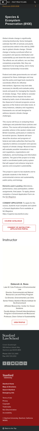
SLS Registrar (11, 197)
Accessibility (7, 413)
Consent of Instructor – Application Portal (19, 228)
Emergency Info (8, 393)
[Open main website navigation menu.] (3, 2)
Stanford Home (8, 384)
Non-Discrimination (10, 410)
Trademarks (7, 407)
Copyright (6, 404)
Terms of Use (7, 398)
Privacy (5, 401)
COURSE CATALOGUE (13, 221)
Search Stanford (9, 390)
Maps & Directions (9, 387)
